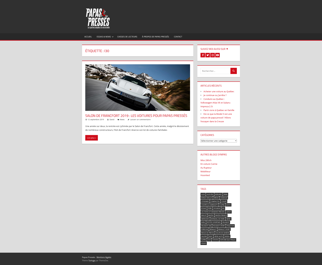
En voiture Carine (208, 163)
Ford (210, 208)
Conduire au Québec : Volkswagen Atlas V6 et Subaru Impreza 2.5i (215, 103)
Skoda (227, 236)
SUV (209, 240)
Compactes (215, 201)
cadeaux (223, 198)
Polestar (230, 226)
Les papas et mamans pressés (213, 212)
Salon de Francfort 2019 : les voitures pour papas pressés (136, 115)
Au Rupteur (206, 167)
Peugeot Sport (219, 226)
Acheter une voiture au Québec (219, 91)
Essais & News (104, 36)
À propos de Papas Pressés (155, 36)
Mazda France (221, 215)
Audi (203, 194)
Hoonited (205, 175)
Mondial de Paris (218, 219)
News (122, 119)
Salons (204, 236)
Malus (203, 215)
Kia (223, 208)
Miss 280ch (205, 160)
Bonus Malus (206, 198)
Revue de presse (207, 233)
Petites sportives (214, 222)
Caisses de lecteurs (127, 36)
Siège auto (218, 236)
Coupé (224, 201)
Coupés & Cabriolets (209, 205)
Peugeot (225, 222)
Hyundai (217, 208)
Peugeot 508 (206, 226)
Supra (203, 240)
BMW (225, 194)
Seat (210, 236)
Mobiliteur (205, 171)
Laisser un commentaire (140, 119)
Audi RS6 (210, 194)
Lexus (228, 212)
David (112, 119)
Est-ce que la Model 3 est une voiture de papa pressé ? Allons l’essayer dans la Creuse (216, 117)
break (216, 198)
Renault (213, 229)
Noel (203, 222)
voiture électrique (227, 240)
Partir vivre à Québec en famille (219, 110)
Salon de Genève (222, 233)
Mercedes (205, 219)
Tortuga (91, 260)
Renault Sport (224, 229)
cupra (222, 205)
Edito (228, 205)
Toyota (215, 240)
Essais (203, 208)
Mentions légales (104, 257)
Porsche (204, 229)
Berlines (218, 194)
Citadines (205, 201)
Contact (178, 36)
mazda (211, 215)
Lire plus (91, 138)
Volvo (203, 243)
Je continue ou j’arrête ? (215, 95)
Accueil (88, 36)
